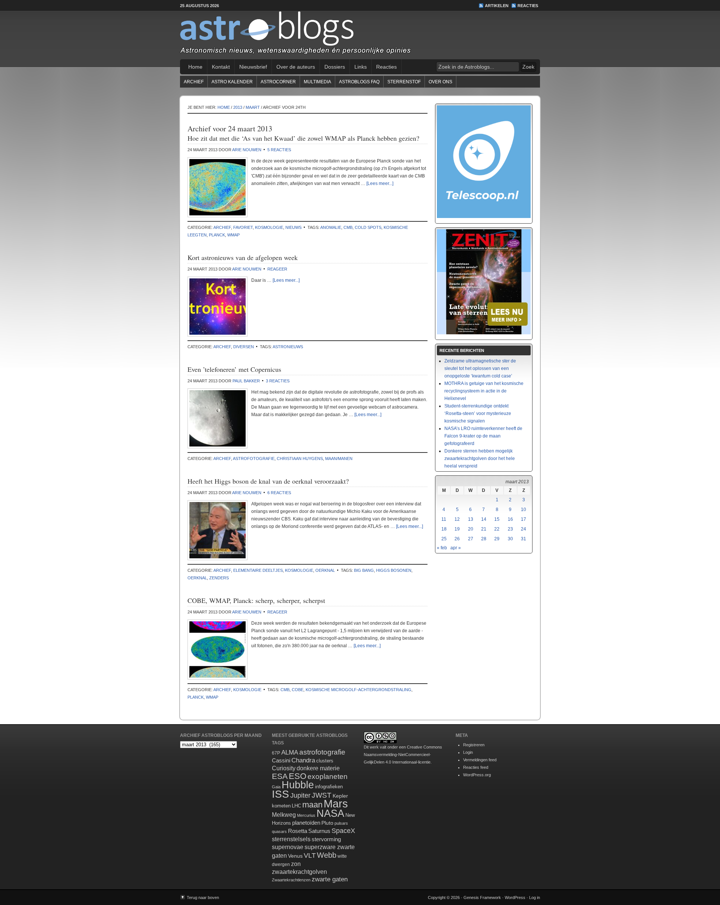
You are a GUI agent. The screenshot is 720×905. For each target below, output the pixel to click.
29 (497, 538)
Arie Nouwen (246, 149)
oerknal (325, 570)
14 (483, 519)
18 (444, 529)
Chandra (303, 760)
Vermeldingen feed (479, 760)
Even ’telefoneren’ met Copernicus (234, 369)
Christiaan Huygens (300, 458)
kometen (281, 806)
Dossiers (334, 67)
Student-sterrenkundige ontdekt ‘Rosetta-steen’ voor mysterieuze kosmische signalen (477, 413)
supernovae (287, 847)
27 (470, 538)
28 (483, 538)
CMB (348, 227)
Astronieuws (288, 346)
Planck (217, 235)
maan (312, 804)
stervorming (326, 839)
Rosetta (297, 831)
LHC (296, 806)
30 (510, 538)
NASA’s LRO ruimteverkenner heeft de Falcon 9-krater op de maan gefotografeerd (483, 436)
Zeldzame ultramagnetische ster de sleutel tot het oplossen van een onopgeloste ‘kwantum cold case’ (480, 368)
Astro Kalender (232, 81)
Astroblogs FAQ (359, 81)
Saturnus (319, 831)
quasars (279, 831)
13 (470, 519)
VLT (310, 855)
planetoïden (306, 822)
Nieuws (293, 227)
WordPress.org (477, 775)
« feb (442, 547)
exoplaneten (328, 776)
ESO (297, 776)
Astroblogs (360, 35)
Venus (295, 856)
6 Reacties (279, 492)
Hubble (298, 785)
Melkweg (284, 814)
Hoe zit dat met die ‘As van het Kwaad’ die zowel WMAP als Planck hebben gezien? (303, 138)
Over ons (440, 81)
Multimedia (317, 81)
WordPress (515, 897)
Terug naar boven (203, 897)
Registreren (473, 745)
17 (523, 519)
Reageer (277, 269)
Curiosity (284, 768)
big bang (364, 570)
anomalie (330, 227)
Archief (194, 81)
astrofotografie (253, 458)
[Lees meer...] (379, 183)
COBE (297, 689)
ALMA (289, 752)
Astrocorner (278, 81)
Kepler (340, 796)
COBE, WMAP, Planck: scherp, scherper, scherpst (256, 600)
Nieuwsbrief (253, 67)
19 (457, 529)
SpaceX (343, 830)
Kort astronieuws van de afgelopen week (243, 257)
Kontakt (221, 67)
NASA (330, 813)
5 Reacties (279, 149)
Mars (336, 803)
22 (497, 529)
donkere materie (318, 768)
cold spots (368, 227)
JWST (322, 795)
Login (468, 752)
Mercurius (306, 815)
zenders (219, 578)
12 (457, 519)
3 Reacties (278, 381)
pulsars (341, 823)
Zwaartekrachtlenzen (291, 880)
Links (360, 67)
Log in (534, 897)
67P (276, 753)
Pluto (327, 823)
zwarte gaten (330, 879)
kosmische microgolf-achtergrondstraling (358, 689)
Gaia (276, 787)
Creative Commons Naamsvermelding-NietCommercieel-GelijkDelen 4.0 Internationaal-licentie (403, 754)
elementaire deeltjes (258, 570)
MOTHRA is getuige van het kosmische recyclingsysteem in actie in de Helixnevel (484, 391)
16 (510, 519)
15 (497, 519)
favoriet (243, 227)
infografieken (329, 786)
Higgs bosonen (393, 570)
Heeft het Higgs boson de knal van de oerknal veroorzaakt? (268, 481)
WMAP (233, 235)
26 (457, 538)
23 (510, 529)
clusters (324, 761)
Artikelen (496, 5)
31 (523, 538)
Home (195, 67)
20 (470, 529)
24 (523, 529)
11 (443, 519)
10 (523, 509)
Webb (326, 855)
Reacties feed (475, 767)
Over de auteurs (295, 67)
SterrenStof (404, 81)
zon (296, 863)
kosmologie (269, 227)
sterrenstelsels (291, 839)
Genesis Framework (482, 897)
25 (444, 538)
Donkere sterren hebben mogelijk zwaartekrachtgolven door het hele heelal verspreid (479, 458)
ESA (280, 776)
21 (483, 529)
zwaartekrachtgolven (299, 872)
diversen (243, 346)
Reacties (528, 5)
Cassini (281, 760)
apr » (455, 547)
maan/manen (338, 458)
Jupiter (300, 795)
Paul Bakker (246, 381)
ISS (280, 794)
